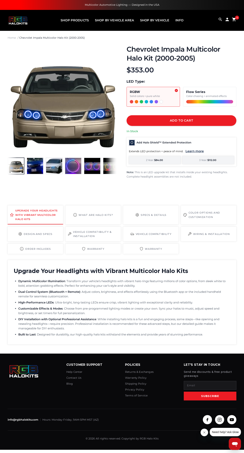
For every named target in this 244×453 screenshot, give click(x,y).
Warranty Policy (136, 377)
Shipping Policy (135, 383)
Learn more (194, 151)
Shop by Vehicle (154, 20)
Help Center (74, 372)
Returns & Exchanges (139, 372)
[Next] (110, 99)
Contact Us (74, 377)
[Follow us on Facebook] (207, 419)
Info (179, 20)
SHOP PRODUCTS (75, 20)
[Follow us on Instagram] (219, 419)
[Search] (220, 20)
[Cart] (234, 20)
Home (12, 37)
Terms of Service (136, 395)
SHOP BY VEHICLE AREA (114, 20)
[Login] (227, 20)
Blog (69, 383)
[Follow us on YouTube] (231, 419)
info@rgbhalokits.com (23, 419)
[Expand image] (111, 51)
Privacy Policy (134, 389)
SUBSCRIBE (210, 396)
